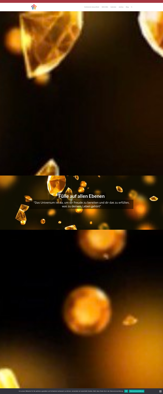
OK (126, 391)
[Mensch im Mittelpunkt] (34, 7)
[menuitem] (91, 7)
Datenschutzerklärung (136, 391)
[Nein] (160, 391)
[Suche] (131, 7)
